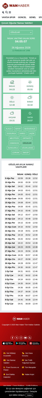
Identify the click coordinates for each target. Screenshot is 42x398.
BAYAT (18, 129)
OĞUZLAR (27, 143)
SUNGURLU (13, 148)
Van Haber (7, 386)
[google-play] (21, 344)
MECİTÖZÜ (14, 138)
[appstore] (8, 344)
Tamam (29, 395)
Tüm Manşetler (30, 367)
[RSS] (30, 338)
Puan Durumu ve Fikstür (11, 368)
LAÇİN (31, 133)
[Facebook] (12, 338)
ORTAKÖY (27, 138)
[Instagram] (21, 338)
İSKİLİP (26, 153)
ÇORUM (15, 153)
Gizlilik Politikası (32, 386)
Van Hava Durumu (27, 354)
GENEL (32, 17)
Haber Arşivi (29, 374)
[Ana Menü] (10, 12)
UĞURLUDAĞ (27, 148)
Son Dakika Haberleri (9, 375)
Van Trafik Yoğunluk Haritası (28, 361)
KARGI (22, 133)
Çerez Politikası (18, 386)
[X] (17, 338)
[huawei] (34, 344)
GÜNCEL (22, 17)
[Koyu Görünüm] (3, 12)
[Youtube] (25, 338)
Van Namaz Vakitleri (10, 361)
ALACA (9, 129)
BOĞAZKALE (29, 129)
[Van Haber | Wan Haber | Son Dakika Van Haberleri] (16, 5)
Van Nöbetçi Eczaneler (10, 354)
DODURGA (11, 133)
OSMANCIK (14, 143)
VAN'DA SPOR (8, 17)
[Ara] (6, 12)
